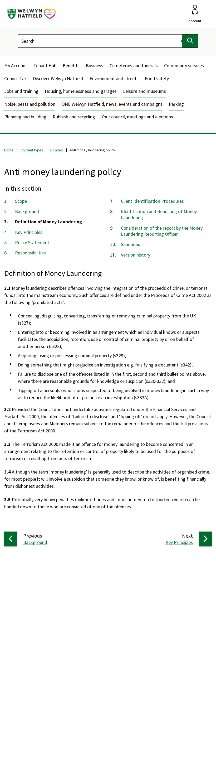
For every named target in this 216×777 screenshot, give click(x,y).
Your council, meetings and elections (137, 117)
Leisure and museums (144, 91)
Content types (32, 150)
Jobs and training (21, 91)
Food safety (157, 78)
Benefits (71, 65)
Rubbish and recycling (74, 117)
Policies (56, 150)
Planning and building (25, 117)
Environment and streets (114, 78)
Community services (184, 65)
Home (8, 150)
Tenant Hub (44, 65)
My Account (15, 65)
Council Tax (15, 78)
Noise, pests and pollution (29, 104)
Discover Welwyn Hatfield (58, 78)
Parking (176, 104)
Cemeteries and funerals (134, 65)
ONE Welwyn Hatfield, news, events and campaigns (112, 104)
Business (94, 65)
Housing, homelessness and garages (81, 91)
